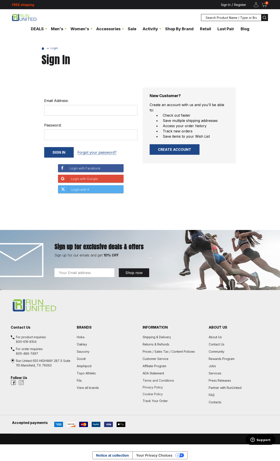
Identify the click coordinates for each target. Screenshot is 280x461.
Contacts (215, 402)
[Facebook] (13, 382)
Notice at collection (112, 455)
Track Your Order (155, 401)
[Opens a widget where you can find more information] (260, 440)
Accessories (108, 29)
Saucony (83, 351)
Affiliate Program (154, 366)
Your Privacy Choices (154, 455)
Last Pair (225, 29)
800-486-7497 (27, 353)
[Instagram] (21, 382)
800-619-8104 (26, 342)
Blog (245, 29)
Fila (79, 380)
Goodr (81, 359)
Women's (79, 29)
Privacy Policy (173, 387)
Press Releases (220, 380)
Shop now (134, 273)
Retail (205, 29)
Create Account (174, 149)
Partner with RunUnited (225, 388)
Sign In (226, 5)
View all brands (88, 388)
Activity (150, 29)
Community (216, 351)
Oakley (82, 344)
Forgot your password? (97, 152)
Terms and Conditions (173, 380)
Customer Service (155, 359)
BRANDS (84, 327)
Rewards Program (221, 359)
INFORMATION (155, 327)
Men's (57, 29)
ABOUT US (218, 327)
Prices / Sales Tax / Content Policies (169, 351)
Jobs (212, 366)
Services (215, 373)
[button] (140, 305)
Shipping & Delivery (157, 337)
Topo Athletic (86, 373)
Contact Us (216, 344)
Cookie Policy (173, 394)
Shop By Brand (179, 29)
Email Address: (56, 100)
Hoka (80, 337)
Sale (132, 29)
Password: (52, 125)
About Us (215, 337)
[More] (46, 28)
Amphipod (84, 366)
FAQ (212, 395)
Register (240, 5)
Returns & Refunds (156, 344)
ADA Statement (153, 373)
